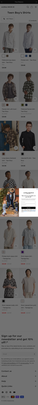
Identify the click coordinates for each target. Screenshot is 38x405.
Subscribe (28, 207)
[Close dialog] (37, 189)
